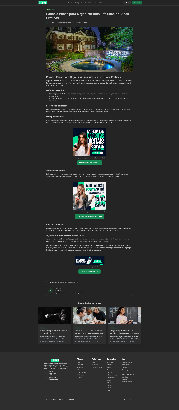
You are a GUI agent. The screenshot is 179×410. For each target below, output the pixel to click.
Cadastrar (95, 364)
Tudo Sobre (125, 364)
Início (70, 3)
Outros (109, 380)
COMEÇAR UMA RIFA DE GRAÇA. (89, 162)
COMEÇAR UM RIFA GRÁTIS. (89, 271)
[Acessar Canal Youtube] (128, 399)
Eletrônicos (110, 362)
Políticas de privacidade (80, 376)
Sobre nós (88, 3)
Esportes (109, 364)
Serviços (109, 372)
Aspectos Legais (127, 381)
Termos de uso (81, 372)
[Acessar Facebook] (124, 399)
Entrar (93, 362)
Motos (108, 370)
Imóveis (109, 388)
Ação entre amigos (112, 375)
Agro (108, 390)
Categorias (78, 3)
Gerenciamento (126, 367)
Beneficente (110, 377)
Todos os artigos (127, 362)
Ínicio (78, 362)
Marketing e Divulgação (125, 371)
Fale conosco (99, 3)
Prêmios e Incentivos (128, 374)
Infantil (109, 382)
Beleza (109, 385)
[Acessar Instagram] (131, 399)
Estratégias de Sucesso (126, 378)
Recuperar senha (97, 367)
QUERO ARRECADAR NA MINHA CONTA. (89, 216)
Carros (109, 367)
